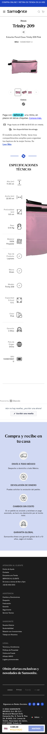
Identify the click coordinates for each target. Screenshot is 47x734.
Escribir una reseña (26, 414)
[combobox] (37, 717)
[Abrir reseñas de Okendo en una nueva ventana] (10, 401)
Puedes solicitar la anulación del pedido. (23, 489)
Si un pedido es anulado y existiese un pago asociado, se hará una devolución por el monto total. (23, 513)
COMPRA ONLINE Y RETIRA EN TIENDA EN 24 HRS (22, 2)
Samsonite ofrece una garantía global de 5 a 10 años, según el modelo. (23, 537)
